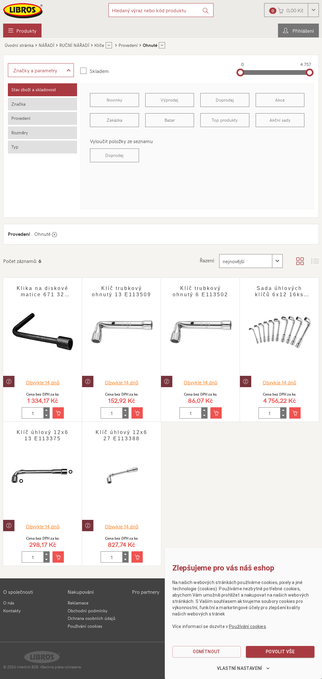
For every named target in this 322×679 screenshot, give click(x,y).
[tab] (42, 89)
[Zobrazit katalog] (300, 261)
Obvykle (42, 382)
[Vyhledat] (206, 10)
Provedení (21, 118)
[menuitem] (22, 30)
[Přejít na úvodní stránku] (23, 10)
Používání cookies (85, 626)
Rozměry (19, 133)
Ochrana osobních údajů (91, 618)
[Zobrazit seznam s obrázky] (315, 261)
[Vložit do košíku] (58, 413)
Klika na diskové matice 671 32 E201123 (43, 294)
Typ (14, 147)
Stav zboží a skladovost (33, 89)
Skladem (99, 70)
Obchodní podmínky (88, 611)
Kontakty (12, 611)
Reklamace (78, 603)
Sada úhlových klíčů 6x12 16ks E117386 (279, 294)
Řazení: (207, 260)
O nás (8, 603)
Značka (18, 104)
